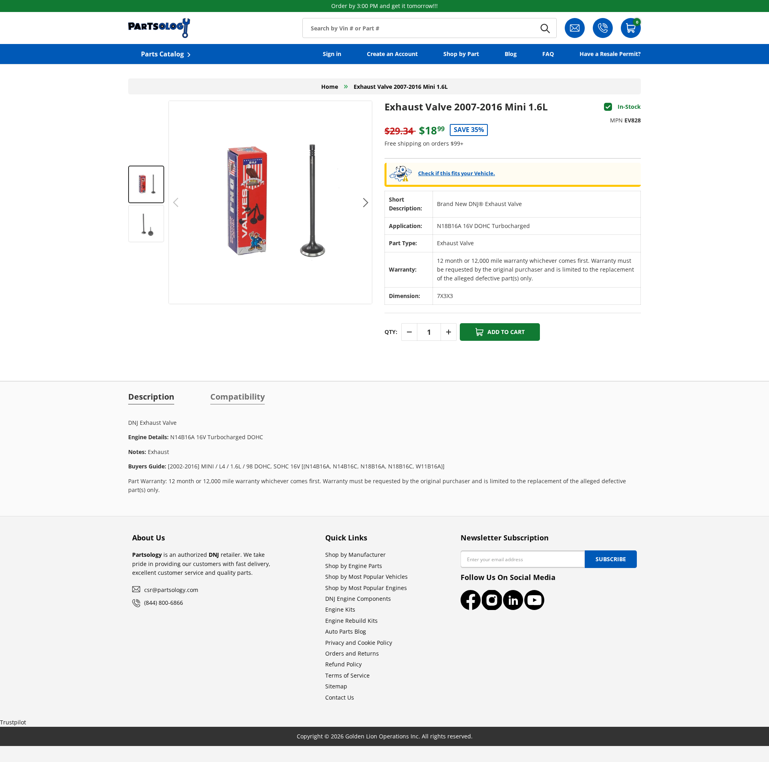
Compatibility (237, 397)
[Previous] (176, 202)
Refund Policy (343, 664)
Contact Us (339, 697)
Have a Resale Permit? (610, 54)
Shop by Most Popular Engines (366, 588)
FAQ (548, 54)
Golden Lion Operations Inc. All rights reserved (408, 736)
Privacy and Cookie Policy (358, 642)
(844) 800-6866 (163, 602)
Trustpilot (13, 722)
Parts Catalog (162, 54)
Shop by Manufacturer (355, 554)
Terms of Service (347, 675)
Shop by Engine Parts (353, 566)
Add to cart (506, 332)
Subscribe (611, 559)
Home (329, 86)
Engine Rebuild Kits (351, 620)
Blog (511, 54)
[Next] (365, 202)
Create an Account (392, 54)
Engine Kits (340, 609)
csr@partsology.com (171, 590)
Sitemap (336, 686)
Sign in (332, 54)
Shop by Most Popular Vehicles (366, 576)
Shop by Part (461, 54)
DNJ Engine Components (358, 598)
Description (151, 397)
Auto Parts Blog (345, 631)
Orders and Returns (352, 653)
